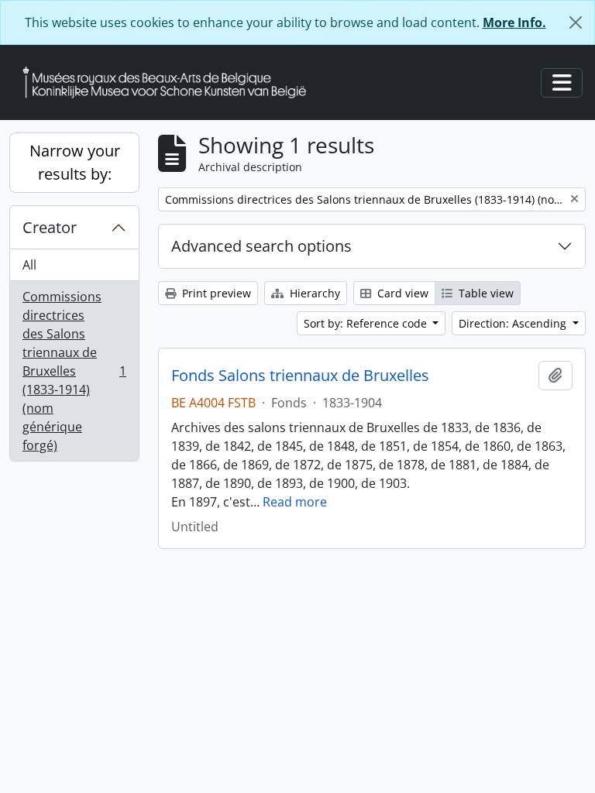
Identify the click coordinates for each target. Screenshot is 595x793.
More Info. (514, 22)
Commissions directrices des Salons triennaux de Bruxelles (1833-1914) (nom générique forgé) (74, 371)
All (29, 264)
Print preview (215, 293)
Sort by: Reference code (367, 323)
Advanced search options (261, 245)
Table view (485, 293)
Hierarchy (313, 293)
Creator (49, 227)
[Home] (170, 82)
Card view (401, 293)
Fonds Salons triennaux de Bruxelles (300, 375)
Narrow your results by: (74, 162)
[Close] (575, 22)
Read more (295, 501)
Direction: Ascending (514, 323)
